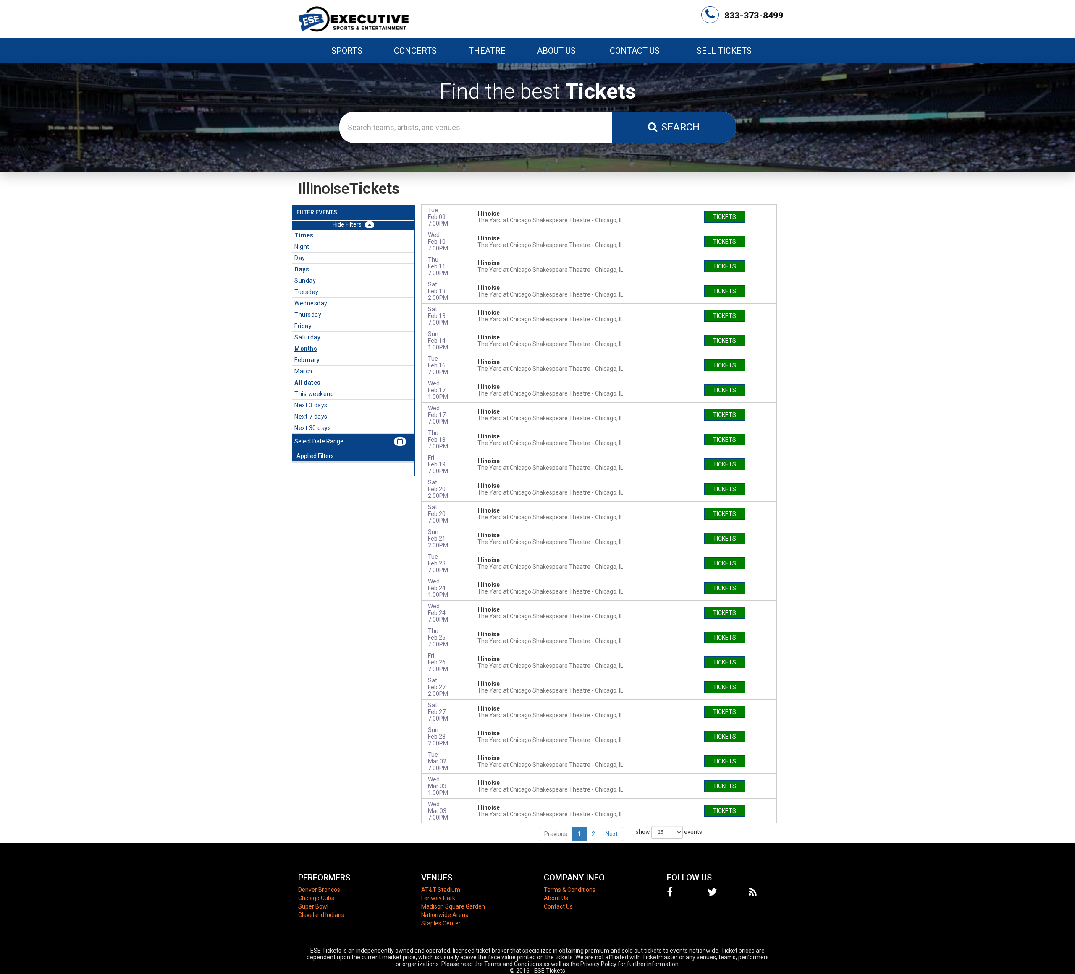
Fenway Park (438, 898)
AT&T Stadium (440, 889)
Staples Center (441, 923)
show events (669, 831)
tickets (724, 217)
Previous (555, 834)
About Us (556, 51)
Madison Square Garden (453, 906)
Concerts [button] (415, 51)
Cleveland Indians (321, 914)
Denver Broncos (319, 889)
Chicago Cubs (316, 898)
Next (612, 834)
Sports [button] (346, 51)
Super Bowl (313, 906)
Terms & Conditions (569, 889)
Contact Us (635, 51)
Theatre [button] (487, 51)
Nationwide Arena (445, 914)
